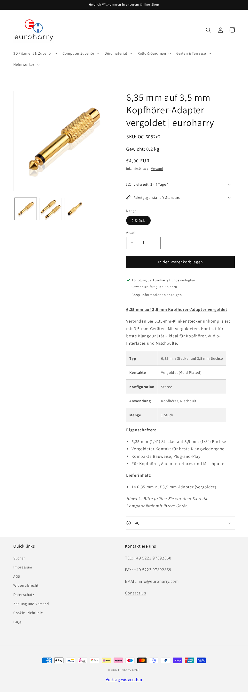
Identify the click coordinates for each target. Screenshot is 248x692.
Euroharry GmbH (129, 670)
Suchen (19, 558)
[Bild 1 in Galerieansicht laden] (26, 209)
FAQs (17, 621)
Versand (157, 169)
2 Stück (138, 220)
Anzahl (131, 232)
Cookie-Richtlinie (28, 612)
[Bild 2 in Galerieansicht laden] (50, 209)
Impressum (22, 567)
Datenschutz (23, 594)
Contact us (135, 593)
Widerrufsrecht (25, 585)
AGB (16, 576)
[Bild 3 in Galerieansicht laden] (75, 209)
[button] (34, 53)
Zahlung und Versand (31, 603)
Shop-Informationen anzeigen (157, 294)
